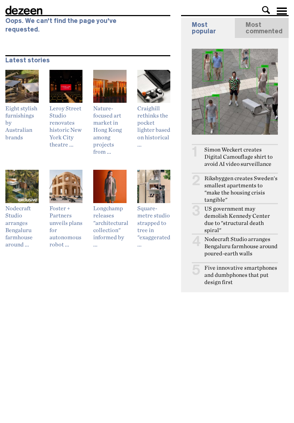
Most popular (204, 27)
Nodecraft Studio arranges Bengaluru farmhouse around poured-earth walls (241, 246)
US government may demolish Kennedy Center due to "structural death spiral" (237, 219)
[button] (266, 10)
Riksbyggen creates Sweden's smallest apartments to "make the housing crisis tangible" (241, 189)
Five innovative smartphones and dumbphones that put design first (240, 274)
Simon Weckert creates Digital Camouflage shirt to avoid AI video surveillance (238, 156)
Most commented (264, 27)
